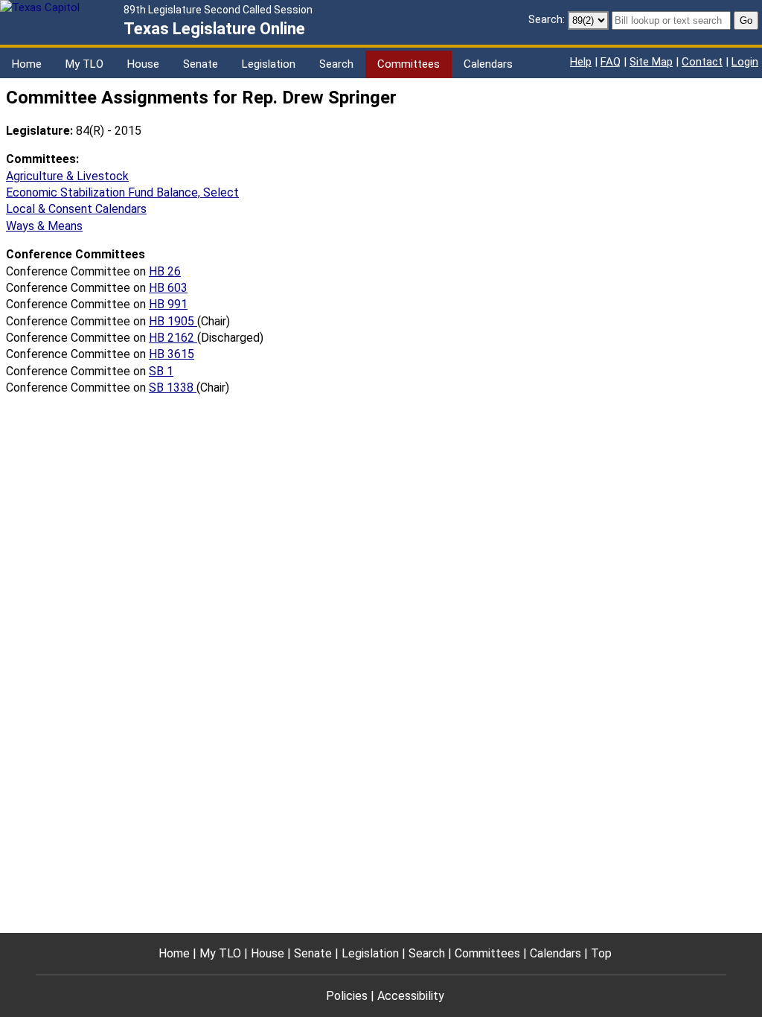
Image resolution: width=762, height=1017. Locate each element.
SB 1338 (172, 387)
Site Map (651, 61)
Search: (546, 19)
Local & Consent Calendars (76, 209)
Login (744, 61)
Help (581, 61)
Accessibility (410, 996)
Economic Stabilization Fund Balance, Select (122, 192)
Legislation (268, 64)
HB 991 (168, 304)
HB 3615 (171, 354)
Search (336, 64)
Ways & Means (44, 226)
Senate (200, 64)
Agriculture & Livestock (67, 176)
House (143, 64)
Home (27, 64)
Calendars (488, 64)
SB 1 (161, 371)
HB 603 (168, 288)
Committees (408, 64)
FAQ (611, 61)
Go (746, 20)
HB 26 (165, 271)
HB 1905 (173, 321)
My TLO (84, 64)
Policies (347, 996)
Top (601, 953)
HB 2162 (173, 338)
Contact (702, 61)
